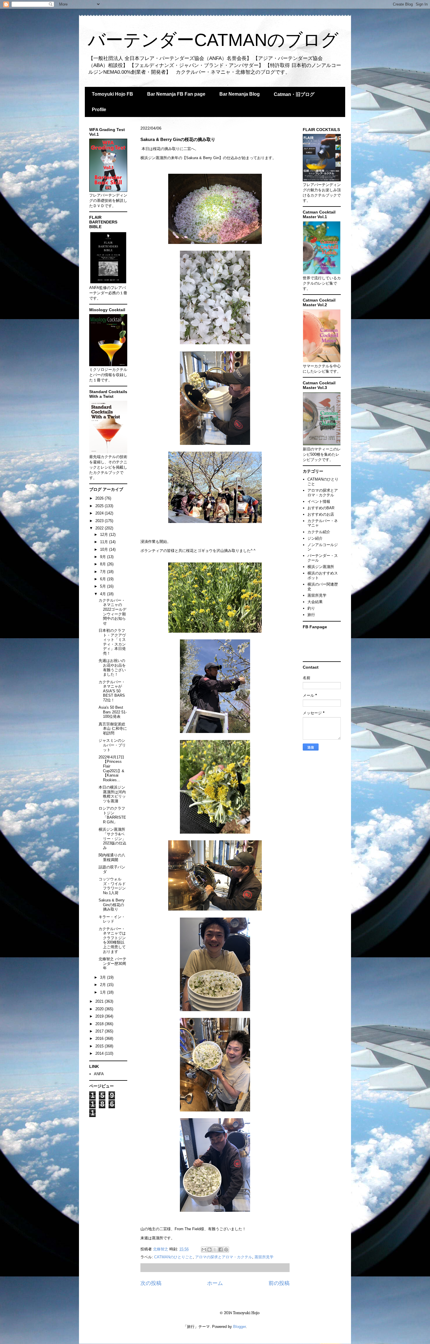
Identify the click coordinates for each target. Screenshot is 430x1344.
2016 (100, 1038)
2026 (100, 498)
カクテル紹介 (318, 532)
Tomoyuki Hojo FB (112, 94)
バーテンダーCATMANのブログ (213, 40)
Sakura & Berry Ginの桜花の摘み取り (112, 904)
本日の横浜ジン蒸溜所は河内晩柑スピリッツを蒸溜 (112, 794)
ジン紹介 (315, 538)
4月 (103, 594)
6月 (103, 579)
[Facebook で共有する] (220, 1249)
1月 (103, 992)
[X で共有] (215, 1249)
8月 (103, 564)
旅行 (311, 614)
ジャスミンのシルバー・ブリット (112, 745)
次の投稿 (150, 1283)
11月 (104, 542)
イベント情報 (318, 501)
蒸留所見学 (264, 1257)
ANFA (99, 1074)
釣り (311, 608)
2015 (100, 1046)
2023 (100, 521)
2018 (100, 1024)
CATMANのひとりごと (173, 1257)
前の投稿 (279, 1283)
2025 (100, 506)
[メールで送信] (204, 1249)
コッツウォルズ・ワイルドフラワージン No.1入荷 (112, 886)
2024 (100, 513)
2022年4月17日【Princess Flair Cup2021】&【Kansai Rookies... (111, 768)
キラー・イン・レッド (112, 919)
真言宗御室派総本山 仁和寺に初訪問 (113, 728)
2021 (100, 1001)
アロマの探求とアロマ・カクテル (223, 1257)
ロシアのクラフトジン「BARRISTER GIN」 (112, 815)
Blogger (239, 1326)
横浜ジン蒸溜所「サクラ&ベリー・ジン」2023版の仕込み (112, 838)
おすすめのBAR (320, 508)
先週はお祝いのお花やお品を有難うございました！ (112, 667)
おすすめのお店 (320, 514)
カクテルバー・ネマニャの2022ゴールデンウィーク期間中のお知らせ (112, 611)
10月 (104, 549)
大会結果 (315, 602)
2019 (100, 1016)
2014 (100, 1053)
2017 (100, 1031)
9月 (103, 557)
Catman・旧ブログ (294, 94)
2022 (100, 528)
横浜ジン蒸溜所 (320, 567)
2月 (103, 984)
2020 (100, 1009)
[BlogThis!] (209, 1249)
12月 (104, 534)
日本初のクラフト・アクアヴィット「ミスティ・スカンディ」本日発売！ (112, 641)
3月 (103, 977)
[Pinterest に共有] (226, 1249)
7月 (103, 571)
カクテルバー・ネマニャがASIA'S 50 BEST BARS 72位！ (112, 691)
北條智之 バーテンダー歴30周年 (112, 963)
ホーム (215, 1283)
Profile (99, 109)
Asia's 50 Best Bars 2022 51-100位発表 (113, 712)
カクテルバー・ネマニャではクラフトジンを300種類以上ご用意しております (112, 940)
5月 (103, 586)
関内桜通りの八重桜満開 (112, 857)
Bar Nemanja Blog (239, 94)
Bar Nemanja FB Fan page (176, 94)
